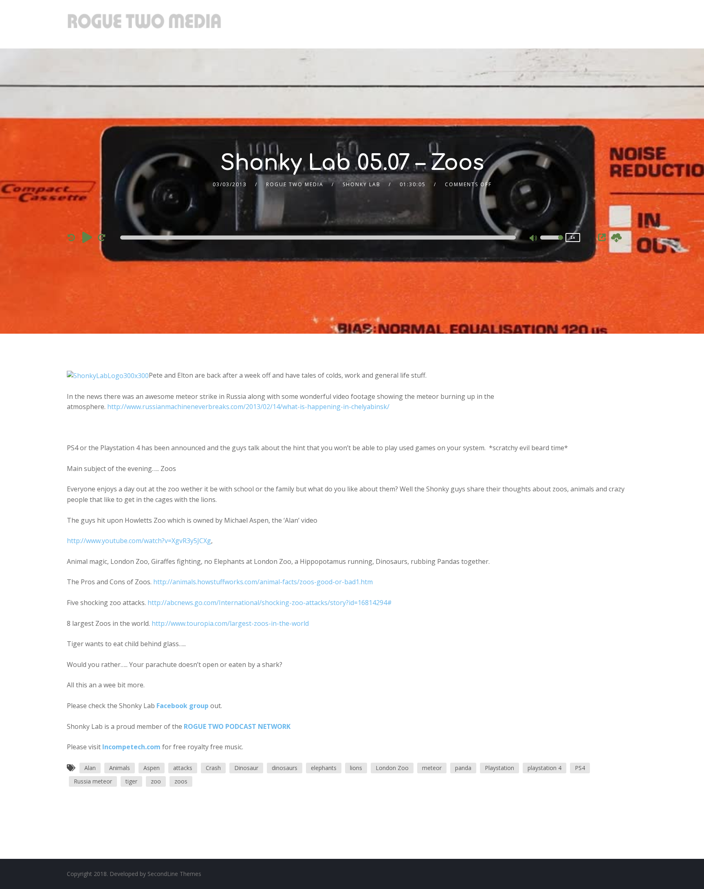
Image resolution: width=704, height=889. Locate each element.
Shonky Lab (362, 184)
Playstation (499, 768)
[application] (319, 237)
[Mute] (534, 239)
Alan (90, 768)
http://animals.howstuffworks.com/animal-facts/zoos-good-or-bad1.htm (263, 581)
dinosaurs (284, 768)
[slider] (551, 242)
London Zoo (392, 768)
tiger (131, 781)
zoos (180, 781)
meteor (432, 768)
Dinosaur (246, 768)
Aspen (151, 768)
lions (356, 768)
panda (463, 768)
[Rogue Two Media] (144, 24)
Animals (119, 768)
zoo (156, 781)
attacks (182, 768)
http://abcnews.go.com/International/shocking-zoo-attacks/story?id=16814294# (269, 602)
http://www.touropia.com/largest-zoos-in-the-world (230, 623)
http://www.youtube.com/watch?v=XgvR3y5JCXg (139, 540)
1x (572, 237)
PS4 (580, 768)
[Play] (87, 237)
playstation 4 (544, 768)
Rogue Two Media (294, 184)
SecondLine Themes (174, 874)
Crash (213, 768)
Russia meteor (93, 781)
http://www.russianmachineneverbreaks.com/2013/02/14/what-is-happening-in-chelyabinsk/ (248, 406)
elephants (324, 768)
